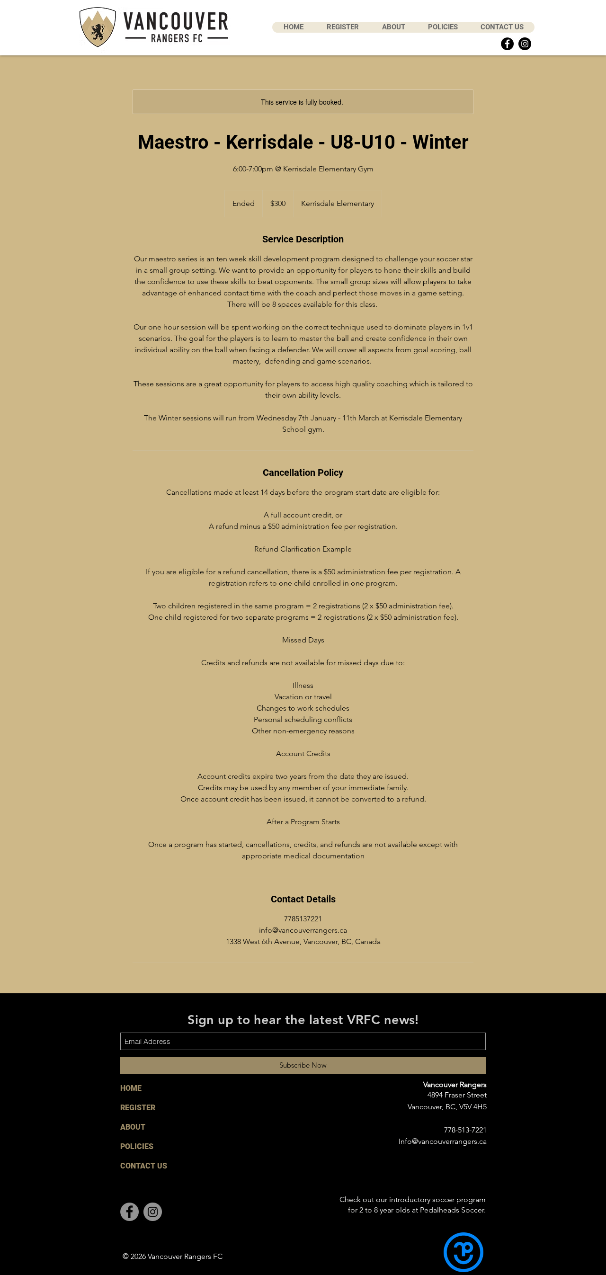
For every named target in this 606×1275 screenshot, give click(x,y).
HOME (131, 1088)
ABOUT (132, 1127)
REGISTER (137, 1107)
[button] (342, 27)
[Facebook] (507, 43)
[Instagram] (524, 43)
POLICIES (136, 1146)
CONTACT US (143, 1165)
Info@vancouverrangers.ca (443, 1141)
